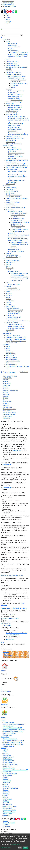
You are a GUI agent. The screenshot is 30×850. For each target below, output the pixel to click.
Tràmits (3, 720)
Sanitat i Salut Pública (9, 412)
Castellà (8, 17)
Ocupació (6, 405)
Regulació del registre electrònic (12, 731)
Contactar (4, 9)
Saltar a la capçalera (8, 1)
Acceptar (25, 847)
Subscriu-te (4, 704)
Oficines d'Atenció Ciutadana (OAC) (13, 724)
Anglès (8, 19)
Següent (8, 691)
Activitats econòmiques (10, 376)
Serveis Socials (7, 416)
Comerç (5, 381)
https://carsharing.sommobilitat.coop (12, 575)
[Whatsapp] (16, 11)
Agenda (5, 654)
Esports (5, 392)
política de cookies (15, 844)
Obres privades (7, 407)
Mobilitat (6, 403)
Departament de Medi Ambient (14, 608)
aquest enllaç (16, 450)
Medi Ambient (24, 372)
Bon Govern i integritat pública (12, 742)
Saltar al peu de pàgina (9, 6)
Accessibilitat (7, 826)
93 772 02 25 (11, 614)
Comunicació (7, 383)
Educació (6, 389)
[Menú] (1, 38)
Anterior (3, 691)
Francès (8, 23)
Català (7, 15)
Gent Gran (6, 394)
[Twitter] (2, 11)
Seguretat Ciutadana (9, 414)
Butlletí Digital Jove (8, 761)
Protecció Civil (7, 411)
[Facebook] (5, 11)
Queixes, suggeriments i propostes (13, 730)
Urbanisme (6, 418)
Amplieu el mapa (6, 624)
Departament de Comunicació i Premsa (14, 770)
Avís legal (6, 824)
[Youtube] (7, 11)
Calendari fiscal (7, 735)
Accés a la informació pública (11, 728)
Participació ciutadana (9, 409)
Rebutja (20, 847)
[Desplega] (17, 372)
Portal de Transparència (10, 739)
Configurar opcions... (6, 847)
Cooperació (6, 385)
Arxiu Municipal (7, 378)
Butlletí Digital (7, 759)
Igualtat (5, 398)
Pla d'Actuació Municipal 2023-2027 (13, 740)
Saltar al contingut (7, 3)
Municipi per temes (10, 372)
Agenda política (7, 655)
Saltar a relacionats (8, 4)
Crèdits (5, 821)
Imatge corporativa (9, 768)
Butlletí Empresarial (9, 762)
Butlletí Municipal (8, 757)
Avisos (5, 751)
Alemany (8, 21)
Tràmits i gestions (8, 722)
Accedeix (3, 670)
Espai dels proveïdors (9, 733)
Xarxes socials (7, 766)
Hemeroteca (7, 755)
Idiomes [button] (5, 14)
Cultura (5, 387)
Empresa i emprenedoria (10, 390)
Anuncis (5, 657)
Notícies (5, 753)
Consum (5, 380)
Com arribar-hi (7, 625)
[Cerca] (21, 35)
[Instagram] (10, 11)
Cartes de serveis (8, 726)
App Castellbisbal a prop (10, 764)
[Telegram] (13, 11)
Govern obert (5, 737)
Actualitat (6, 652)
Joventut (5, 400)
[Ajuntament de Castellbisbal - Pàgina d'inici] (10, 31)
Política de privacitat (9, 823)
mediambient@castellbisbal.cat (10, 618)
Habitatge (6, 396)
